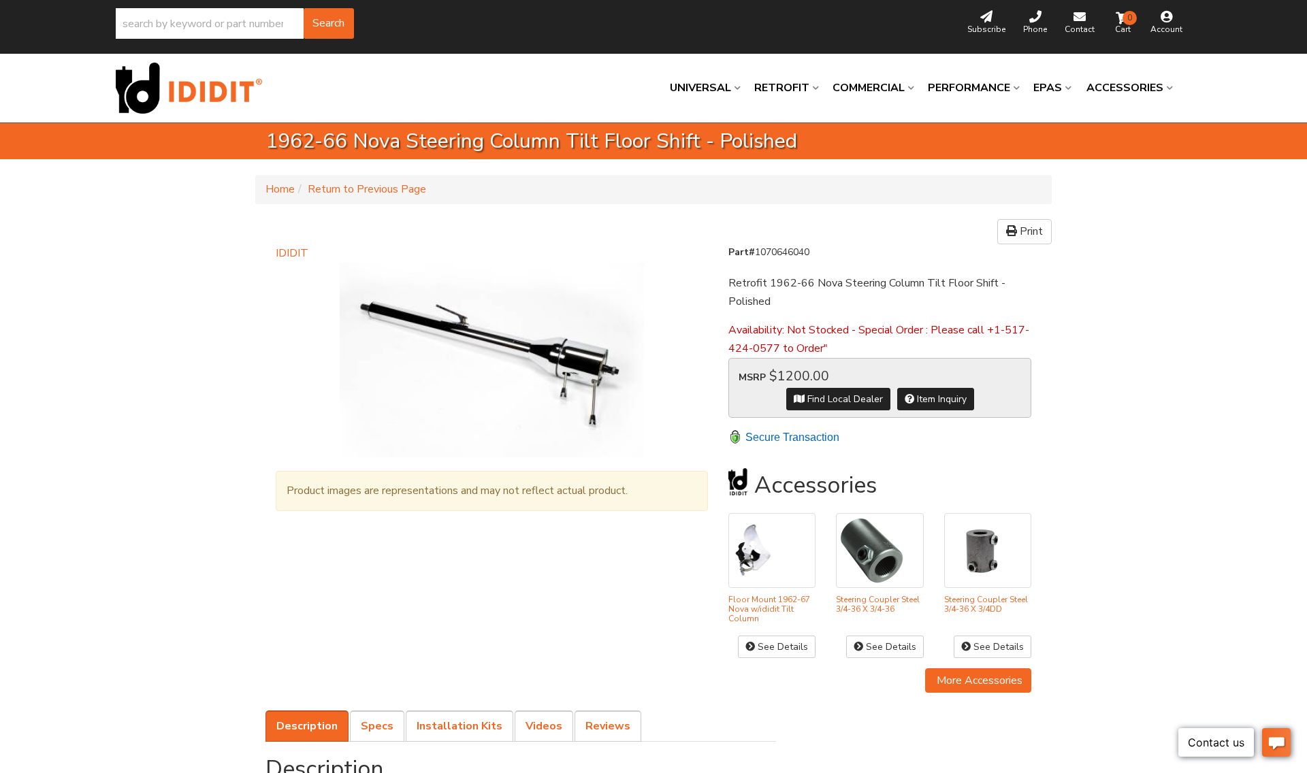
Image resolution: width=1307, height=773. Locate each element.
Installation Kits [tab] (459, 726)
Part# (741, 252)
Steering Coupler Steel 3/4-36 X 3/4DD (986, 604)
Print (1030, 231)
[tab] (307, 726)
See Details (781, 646)
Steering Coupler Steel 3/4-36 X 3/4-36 (878, 604)
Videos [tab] (544, 726)
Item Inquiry (940, 399)
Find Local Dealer (844, 399)
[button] (235, 23)
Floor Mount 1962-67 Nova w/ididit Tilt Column (769, 609)
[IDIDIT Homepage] (194, 88)
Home (280, 189)
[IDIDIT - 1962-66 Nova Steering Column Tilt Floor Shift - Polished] (492, 360)
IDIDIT (292, 253)
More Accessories (978, 680)
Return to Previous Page (367, 189)
